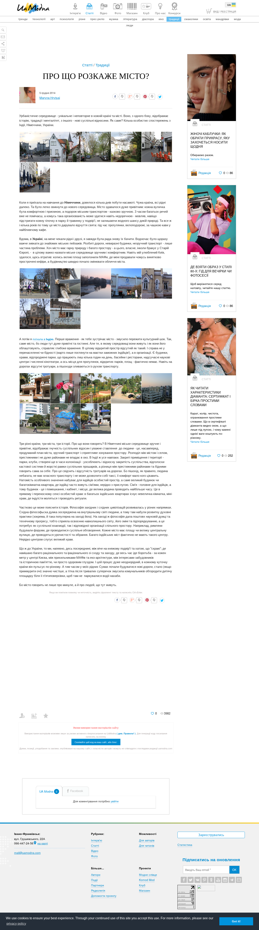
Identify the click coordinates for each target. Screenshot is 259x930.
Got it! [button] (236, 921)
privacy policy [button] (16, 923)
